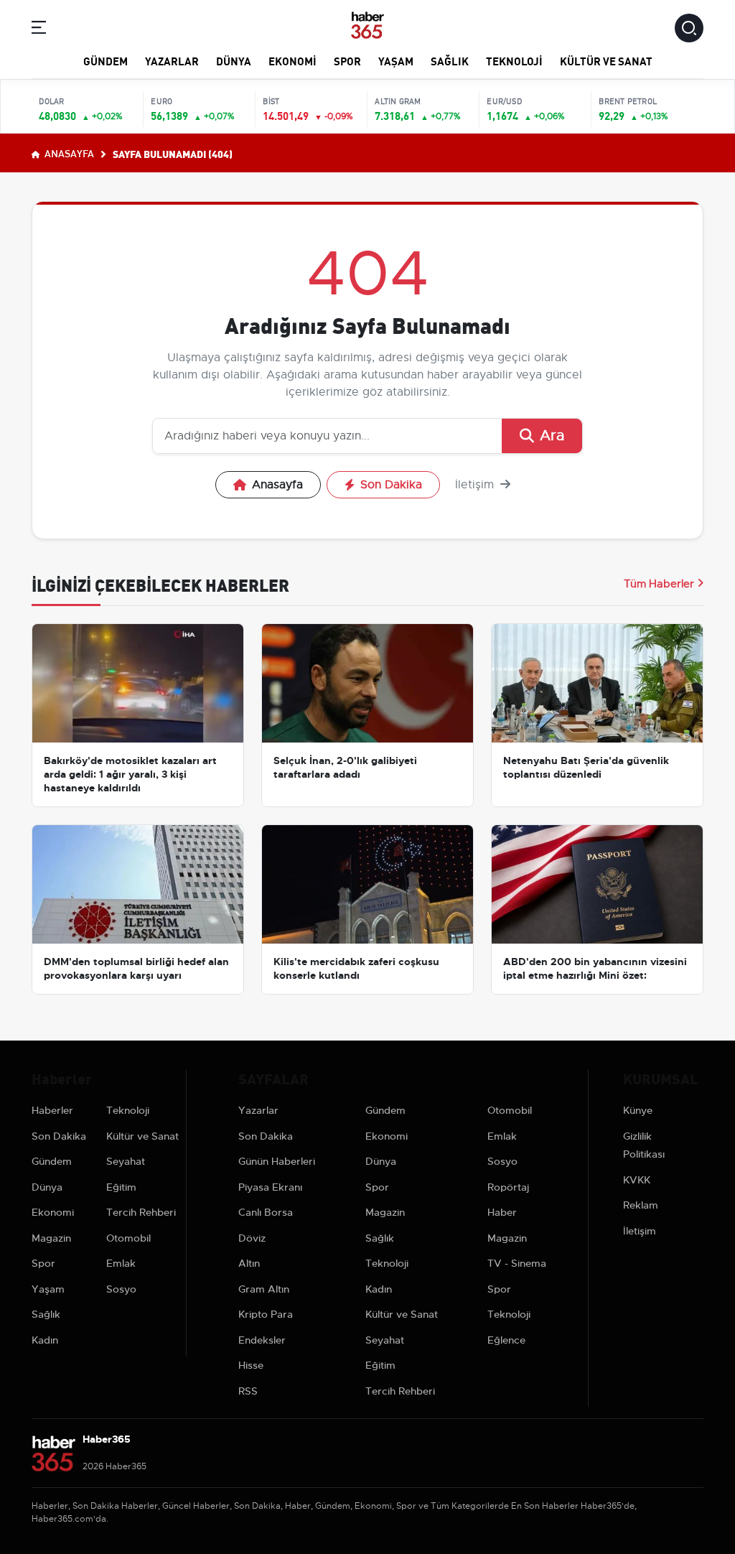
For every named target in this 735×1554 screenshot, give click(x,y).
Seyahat (125, 1161)
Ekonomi (292, 60)
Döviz (252, 1238)
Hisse (250, 1365)
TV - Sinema (516, 1263)
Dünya (233, 60)
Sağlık (450, 60)
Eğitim (121, 1187)
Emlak (121, 1263)
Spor (347, 60)
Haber (502, 1212)
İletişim (476, 485)
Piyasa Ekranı (270, 1187)
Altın (249, 1263)
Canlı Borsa (265, 1212)
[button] (39, 29)
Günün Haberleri (276, 1161)
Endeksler (262, 1340)
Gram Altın (263, 1289)
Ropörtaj (508, 1187)
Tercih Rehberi (141, 1212)
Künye (637, 1110)
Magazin (51, 1238)
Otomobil (128, 1238)
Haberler (52, 1110)
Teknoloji (514, 60)
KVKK (636, 1179)
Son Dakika (391, 485)
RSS (248, 1391)
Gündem (105, 60)
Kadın (45, 1340)
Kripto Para (265, 1314)
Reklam (640, 1205)
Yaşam (395, 60)
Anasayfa (68, 153)
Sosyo (121, 1289)
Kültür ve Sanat (606, 60)
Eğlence (506, 1340)
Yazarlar (172, 60)
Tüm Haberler (659, 583)
